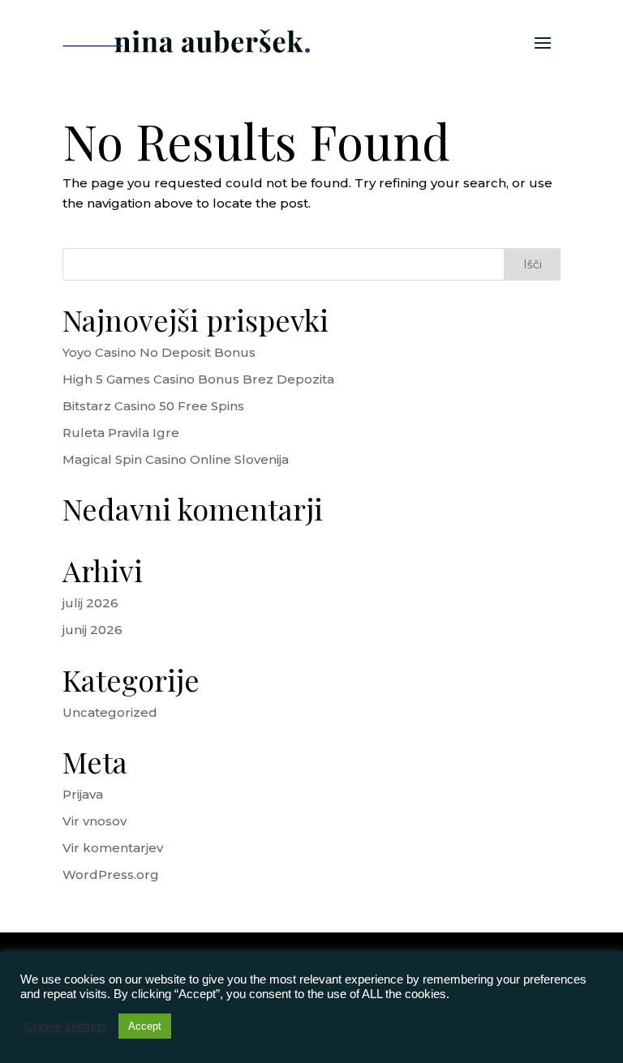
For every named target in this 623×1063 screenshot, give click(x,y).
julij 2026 (90, 603)
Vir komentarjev (112, 847)
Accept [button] (144, 1026)
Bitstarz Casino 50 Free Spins (153, 406)
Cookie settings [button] (65, 1026)
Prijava (82, 794)
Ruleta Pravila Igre (120, 432)
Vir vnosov (94, 821)
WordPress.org (110, 874)
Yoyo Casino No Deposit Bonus (159, 352)
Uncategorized (109, 712)
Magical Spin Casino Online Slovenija (175, 459)
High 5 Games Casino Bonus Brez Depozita (198, 379)
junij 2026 (92, 629)
